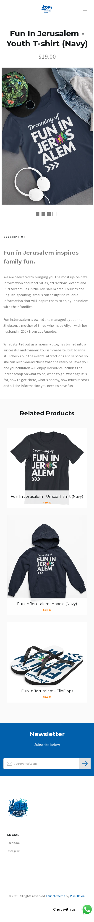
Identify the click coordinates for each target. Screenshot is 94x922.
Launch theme (55, 896)
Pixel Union (77, 896)
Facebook (14, 843)
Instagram (14, 851)
